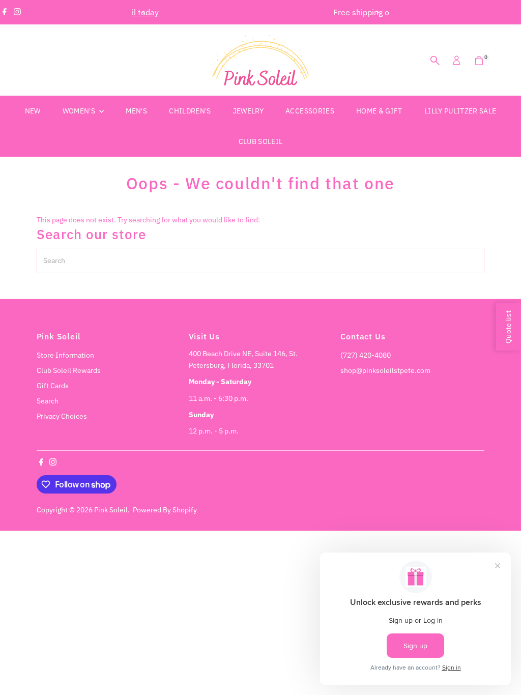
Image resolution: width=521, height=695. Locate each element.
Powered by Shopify (165, 509)
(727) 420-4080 (365, 355)
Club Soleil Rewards (69, 370)
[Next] (377, 12)
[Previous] (143, 12)
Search (48, 401)
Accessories (309, 110)
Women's (80, 110)
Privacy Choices (62, 416)
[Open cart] (479, 60)
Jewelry (248, 110)
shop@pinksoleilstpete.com (385, 370)
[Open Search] (435, 60)
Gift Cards (53, 385)
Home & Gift (379, 110)
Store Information (65, 355)
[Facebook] (4, 12)
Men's (136, 110)
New (33, 110)
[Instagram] (17, 12)
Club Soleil (261, 141)
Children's (190, 110)
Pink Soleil (111, 509)
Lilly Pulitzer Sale (460, 110)
